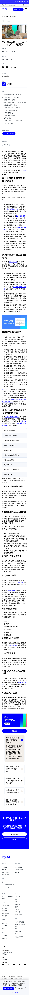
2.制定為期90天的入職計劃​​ (12, 107)
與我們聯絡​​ (5, 959)
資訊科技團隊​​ (5, 913)
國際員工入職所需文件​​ (10, 100)
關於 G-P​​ (17, 897)
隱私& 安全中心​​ (6, 976)
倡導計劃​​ (4, 938)
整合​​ (3, 882)
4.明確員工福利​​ (8, 113)
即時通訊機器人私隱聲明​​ (8, 978)
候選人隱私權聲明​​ (19, 978)
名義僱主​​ (4, 867)
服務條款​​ (13, 976)
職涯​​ (16, 899)
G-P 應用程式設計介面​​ (8, 884)
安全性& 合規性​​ (6, 887)
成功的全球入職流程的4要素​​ (10, 97)
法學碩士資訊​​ (18, 914)
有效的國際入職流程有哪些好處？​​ (12, 95)
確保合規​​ (4, 869)
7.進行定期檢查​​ (8, 118)
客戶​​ (16, 902)
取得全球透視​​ (5, 874)
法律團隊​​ (4, 908)
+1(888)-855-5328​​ (7, 952)
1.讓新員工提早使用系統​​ (11, 105)
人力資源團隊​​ (5, 905)
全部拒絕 (20, 988)
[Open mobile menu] (26, 9)
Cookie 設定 (14, 992)
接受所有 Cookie (8, 988)
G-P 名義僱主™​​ (19, 867)
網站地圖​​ (17, 912)
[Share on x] (11, 67)
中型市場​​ (4, 926)
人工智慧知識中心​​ (19, 922)
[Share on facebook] (7, 67)
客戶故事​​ (4, 935)
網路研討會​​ (18, 931)
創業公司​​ (4, 923)
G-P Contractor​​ (19, 869)
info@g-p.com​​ (6, 954)
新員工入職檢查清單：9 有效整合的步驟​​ (14, 102)
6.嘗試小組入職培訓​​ (10, 115)
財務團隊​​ (4, 910)
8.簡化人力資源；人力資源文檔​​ (13, 120)
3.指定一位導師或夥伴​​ (10, 110)
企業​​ (3, 928)
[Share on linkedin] (3, 67)
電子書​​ (17, 933)
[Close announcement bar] (27, 1)
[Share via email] (15, 67)
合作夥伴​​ (17, 909)
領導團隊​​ (4, 916)
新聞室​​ (17, 907)
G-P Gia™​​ (17, 872)
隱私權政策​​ (19, 976)
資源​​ (16, 928)
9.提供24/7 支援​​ (9, 123)
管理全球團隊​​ (5, 872)
